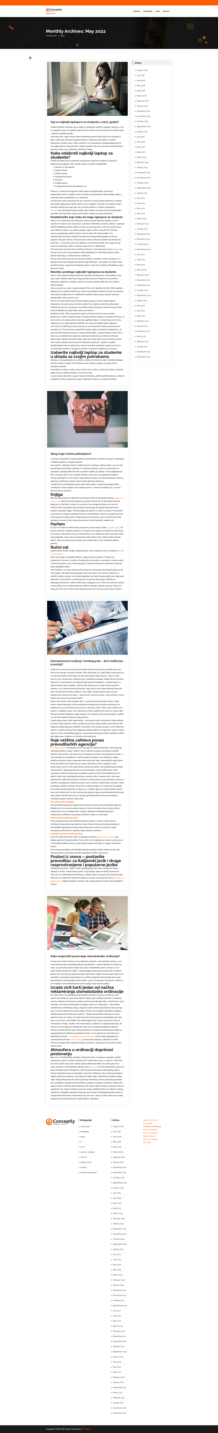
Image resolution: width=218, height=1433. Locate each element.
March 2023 (141, 270)
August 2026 (142, 70)
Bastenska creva (149, 1136)
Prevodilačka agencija (59, 748)
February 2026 (143, 101)
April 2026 (141, 91)
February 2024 (143, 224)
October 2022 (142, 290)
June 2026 (141, 80)
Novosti (166, 11)
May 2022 (141, 311)
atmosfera (93, 1067)
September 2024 (144, 188)
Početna (136, 11)
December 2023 (143, 234)
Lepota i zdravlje (87, 1152)
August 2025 (142, 132)
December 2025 (143, 111)
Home (49, 35)
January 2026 (142, 106)
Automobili (147, 11)
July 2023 (141, 254)
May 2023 (141, 265)
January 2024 (142, 229)
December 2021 (143, 331)
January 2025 (142, 167)
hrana (82, 1137)
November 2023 (143, 239)
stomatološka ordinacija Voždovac (81, 1036)
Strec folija (147, 1142)
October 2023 (142, 244)
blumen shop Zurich (150, 1120)
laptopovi (116, 249)
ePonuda (54, 210)
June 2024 (141, 203)
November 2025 (143, 116)
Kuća (158, 11)
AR (152, 1126)
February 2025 (143, 162)
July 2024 (141, 198)
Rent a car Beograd (150, 1133)
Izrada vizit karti (76, 1040)
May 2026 (141, 86)
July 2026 (141, 75)
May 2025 (141, 147)
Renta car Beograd (150, 1130)
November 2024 (143, 178)
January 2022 (142, 326)
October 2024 (142, 183)
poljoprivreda (85, 1162)
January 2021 (142, 347)
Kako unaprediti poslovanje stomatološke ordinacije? (85, 956)
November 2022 (143, 285)
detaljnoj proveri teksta (106, 837)
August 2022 (142, 300)
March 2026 (142, 96)
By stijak (76, 116)
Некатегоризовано (88, 1172)
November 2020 (143, 357)
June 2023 (141, 260)
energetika (84, 1131)
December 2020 (143, 352)
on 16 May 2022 (63, 655)
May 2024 (141, 208)
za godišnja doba (113, 528)
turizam (83, 1167)
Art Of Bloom (86, 1429)
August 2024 (142, 193)
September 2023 (144, 249)
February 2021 (142, 341)
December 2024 (143, 173)
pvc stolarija (147, 1123)
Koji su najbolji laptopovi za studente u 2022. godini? (85, 122)
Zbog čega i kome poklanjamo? (71, 453)
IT (81, 1142)
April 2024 (141, 213)
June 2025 (141, 142)
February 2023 (143, 275)
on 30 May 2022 (63, 116)
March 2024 (142, 219)
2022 (54, 35)
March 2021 (141, 336)
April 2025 (141, 152)
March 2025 (141, 157)
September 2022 (144, 295)
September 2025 (144, 126)
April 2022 (141, 316)
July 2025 (141, 137)
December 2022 (143, 280)
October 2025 (142, 121)
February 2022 (143, 321)
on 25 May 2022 (63, 448)
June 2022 (141, 306)
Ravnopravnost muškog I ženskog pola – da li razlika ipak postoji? (87, 662)
